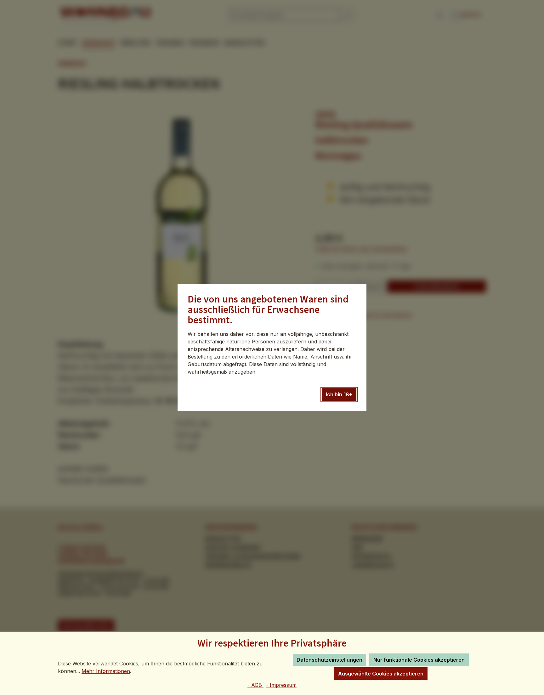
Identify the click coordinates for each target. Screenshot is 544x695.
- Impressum (281, 685)
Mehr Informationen (106, 671)
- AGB (255, 685)
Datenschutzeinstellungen (329, 660)
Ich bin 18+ (339, 395)
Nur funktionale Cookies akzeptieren (419, 660)
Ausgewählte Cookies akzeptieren (380, 673)
